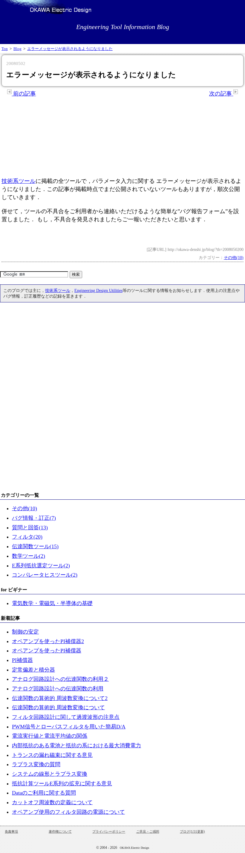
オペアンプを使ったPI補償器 (46, 651)
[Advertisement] (122, 137)
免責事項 (11, 831)
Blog (17, 49)
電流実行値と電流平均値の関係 (49, 736)
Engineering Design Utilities (98, 290)
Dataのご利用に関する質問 (44, 793)
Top (4, 49)
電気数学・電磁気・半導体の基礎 (52, 603)
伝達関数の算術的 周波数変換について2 (60, 698)
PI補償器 (22, 660)
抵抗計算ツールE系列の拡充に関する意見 (62, 784)
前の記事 (24, 93)
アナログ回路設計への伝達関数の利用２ (60, 679)
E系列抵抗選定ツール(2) (41, 566)
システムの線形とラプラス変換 (49, 774)
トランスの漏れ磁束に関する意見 (52, 755)
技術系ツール (18, 181)
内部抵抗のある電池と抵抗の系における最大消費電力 (76, 746)
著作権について (60, 831)
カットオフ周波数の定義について (52, 802)
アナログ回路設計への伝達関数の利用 (57, 689)
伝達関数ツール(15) (35, 546)
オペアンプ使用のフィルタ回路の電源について (68, 812)
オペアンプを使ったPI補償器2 (48, 641)
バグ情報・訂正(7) (34, 518)
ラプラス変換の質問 (36, 764)
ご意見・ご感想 (147, 831)
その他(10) (234, 257)
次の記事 (221, 93)
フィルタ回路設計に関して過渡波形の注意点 (66, 717)
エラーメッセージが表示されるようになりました (70, 49)
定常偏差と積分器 (33, 670)
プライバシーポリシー (108, 831)
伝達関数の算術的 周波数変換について (58, 707)
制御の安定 (25, 632)
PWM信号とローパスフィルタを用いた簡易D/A (68, 727)
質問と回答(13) (30, 528)
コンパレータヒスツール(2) (44, 575)
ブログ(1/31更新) (192, 831)
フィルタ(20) (27, 537)
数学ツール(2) (28, 556)
